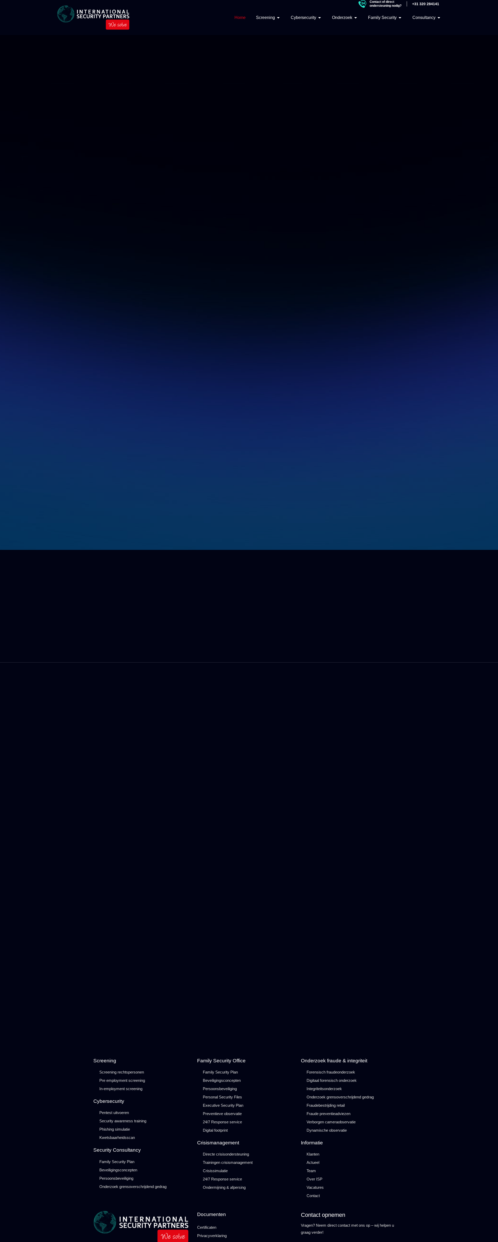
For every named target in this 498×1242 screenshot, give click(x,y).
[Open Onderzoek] (356, 18)
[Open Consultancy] (439, 18)
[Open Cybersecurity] (319, 18)
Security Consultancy (117, 1150)
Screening (104, 1060)
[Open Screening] (278, 18)
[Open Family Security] (400, 18)
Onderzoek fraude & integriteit (334, 1060)
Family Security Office (221, 1060)
